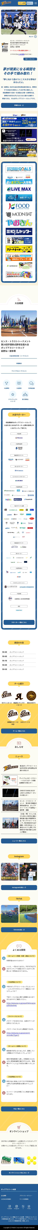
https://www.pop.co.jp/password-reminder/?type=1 (18, 1034)
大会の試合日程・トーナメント (19, 356)
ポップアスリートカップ (13, 652)
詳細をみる (17, 105)
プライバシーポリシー (26, 1195)
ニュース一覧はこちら (19, 841)
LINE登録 (21, 54)
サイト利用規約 (24, 1199)
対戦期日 (19, 363)
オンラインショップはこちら (18, 1173)
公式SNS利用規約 (6, 1199)
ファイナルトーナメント (19, 371)
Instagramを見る (18, 887)
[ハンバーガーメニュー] (35, 3)
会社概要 (3, 1195)
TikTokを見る (17, 930)
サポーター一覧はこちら (19, 622)
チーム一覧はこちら (19, 731)
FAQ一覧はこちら (19, 1109)
